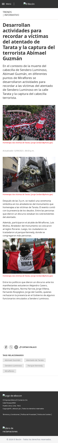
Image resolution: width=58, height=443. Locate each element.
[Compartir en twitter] (11, 347)
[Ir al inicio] (29, 4)
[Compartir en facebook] (6, 347)
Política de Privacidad (28, 414)
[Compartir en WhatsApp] (16, 347)
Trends (7, 12)
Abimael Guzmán (12, 360)
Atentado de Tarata (35, 360)
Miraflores (9, 371)
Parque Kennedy (35, 365)
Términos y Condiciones (11, 414)
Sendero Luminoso (13, 365)
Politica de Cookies (44, 414)
